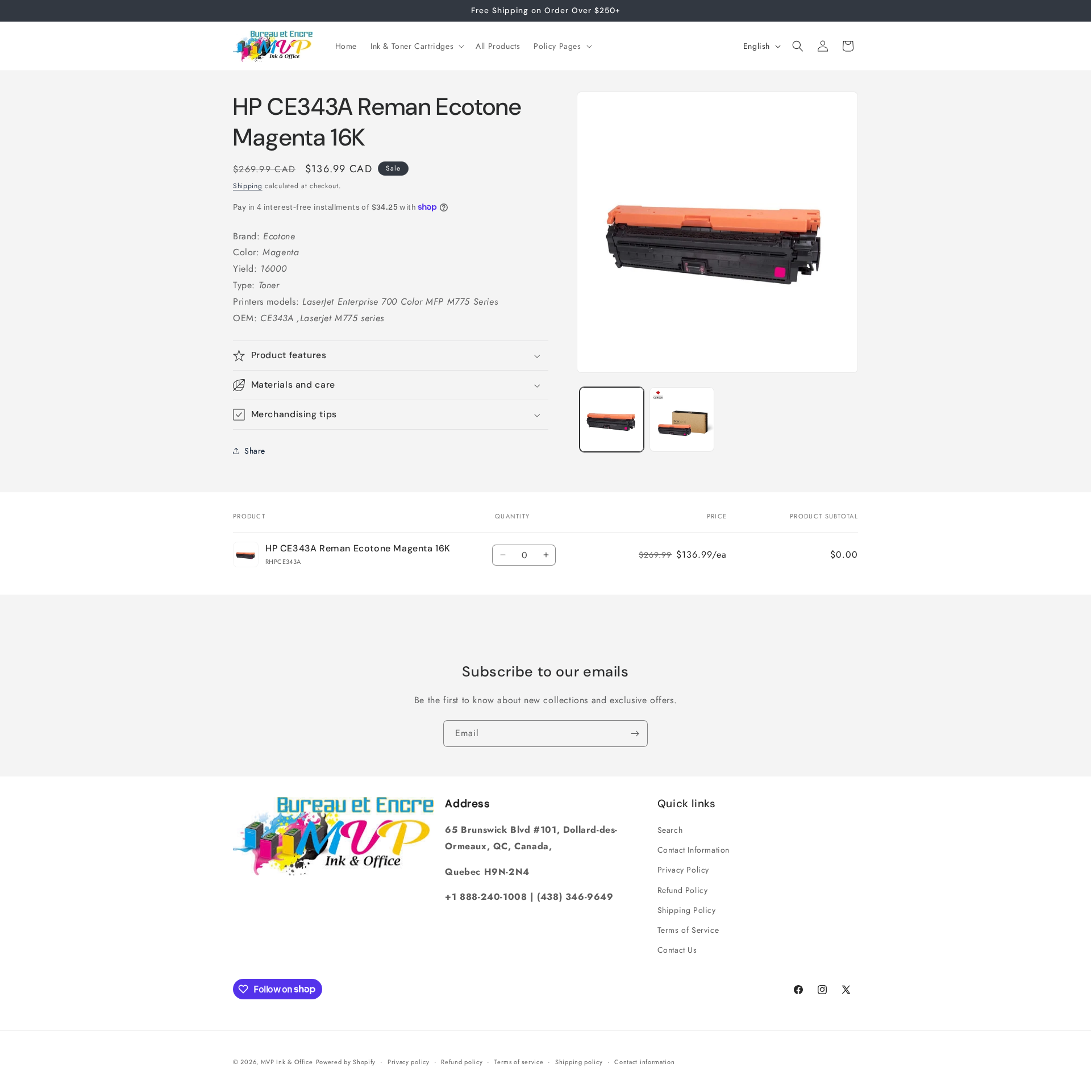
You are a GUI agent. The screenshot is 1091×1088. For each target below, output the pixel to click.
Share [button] (254, 450)
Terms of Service (688, 930)
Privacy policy (409, 1061)
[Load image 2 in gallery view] (681, 419)
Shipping (248, 186)
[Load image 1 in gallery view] (612, 419)
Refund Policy (682, 890)
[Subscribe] (634, 733)
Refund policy (461, 1061)
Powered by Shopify (346, 1061)
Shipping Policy (686, 910)
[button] (416, 46)
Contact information (644, 1061)
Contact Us (677, 950)
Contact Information (693, 850)
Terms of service (518, 1061)
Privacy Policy (683, 870)
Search (670, 830)
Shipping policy (579, 1061)
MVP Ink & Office (287, 1061)
